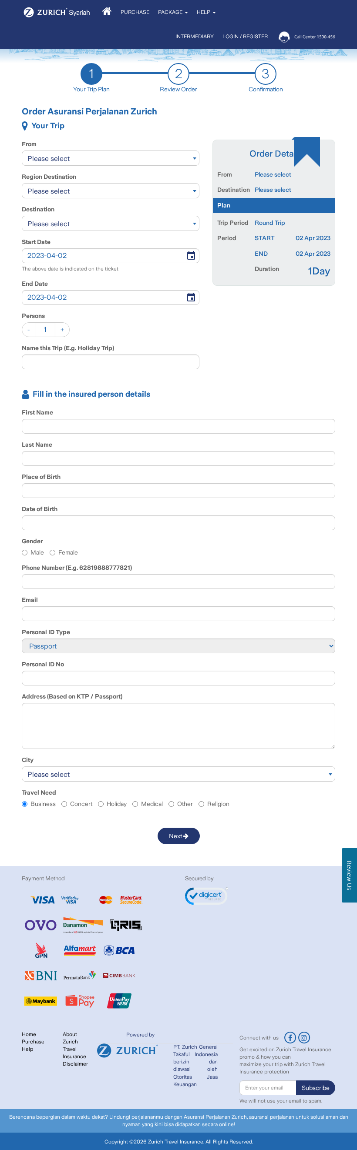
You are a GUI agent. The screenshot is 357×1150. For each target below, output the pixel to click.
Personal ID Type (46, 631)
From (29, 143)
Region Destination (49, 176)
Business (43, 803)
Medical (152, 803)
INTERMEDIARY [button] (194, 36)
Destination (38, 209)
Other (185, 803)
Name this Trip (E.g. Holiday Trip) (68, 347)
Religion (218, 803)
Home (29, 1034)
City (28, 759)
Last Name (37, 444)
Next (176, 835)
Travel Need (39, 792)
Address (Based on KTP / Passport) (72, 696)
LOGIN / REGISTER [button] (245, 36)
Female (68, 552)
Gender (32, 541)
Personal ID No (43, 664)
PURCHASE (135, 12)
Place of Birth (41, 476)
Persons (33, 315)
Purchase (33, 1042)
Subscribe (316, 1087)
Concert (81, 803)
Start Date (36, 241)
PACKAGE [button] (171, 12)
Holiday (117, 803)
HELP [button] (204, 12)
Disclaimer (75, 1064)
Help (27, 1049)
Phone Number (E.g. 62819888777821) (77, 567)
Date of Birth (39, 508)
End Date (35, 283)
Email (30, 599)
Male (37, 552)
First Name (37, 412)
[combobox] (110, 158)
